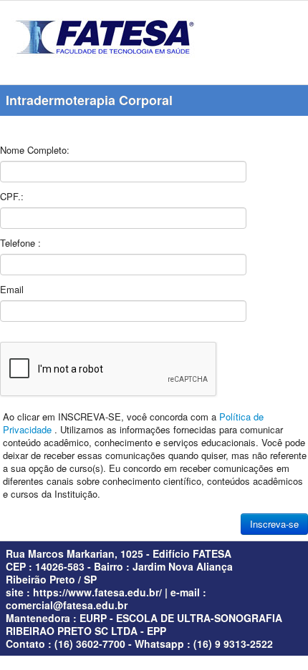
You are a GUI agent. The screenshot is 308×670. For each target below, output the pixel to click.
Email (12, 289)
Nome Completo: (34, 150)
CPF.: (12, 196)
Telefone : (20, 243)
